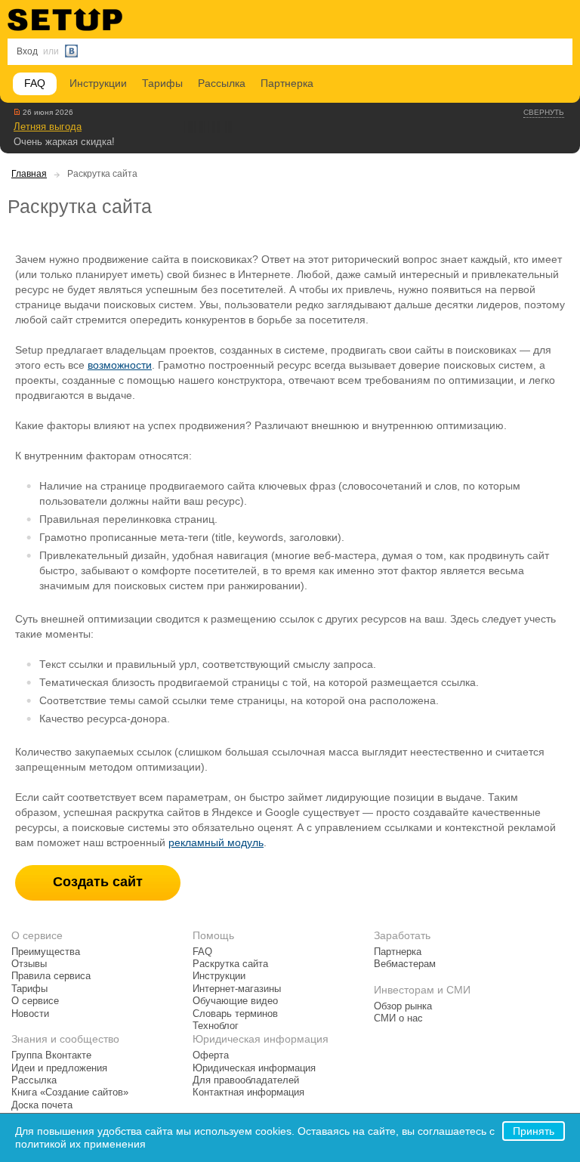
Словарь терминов (235, 1014)
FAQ (202, 952)
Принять (533, 1131)
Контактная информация (248, 1092)
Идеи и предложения (59, 1068)
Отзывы (29, 964)
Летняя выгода (48, 126)
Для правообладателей (246, 1080)
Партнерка (287, 83)
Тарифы (162, 83)
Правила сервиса (51, 976)
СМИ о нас (398, 1018)
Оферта (211, 1055)
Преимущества (45, 952)
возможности (120, 365)
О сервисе (35, 1001)
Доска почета (41, 1105)
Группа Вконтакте (51, 1055)
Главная (29, 173)
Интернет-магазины (237, 989)
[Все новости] (17, 112)
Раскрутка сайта (230, 964)
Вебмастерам (405, 964)
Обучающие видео (235, 1001)
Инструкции (98, 83)
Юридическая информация (254, 1068)
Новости (30, 1014)
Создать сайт (98, 881)
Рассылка (221, 83)
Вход (27, 51)
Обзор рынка (403, 1006)
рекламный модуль (216, 842)
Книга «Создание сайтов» (69, 1092)
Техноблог (216, 1026)
